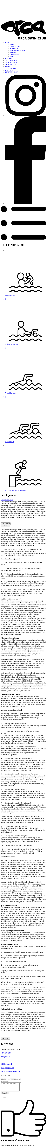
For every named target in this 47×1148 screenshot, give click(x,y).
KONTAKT (9, 70)
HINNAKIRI (14, 48)
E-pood (7, 66)
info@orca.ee (5, 1057)
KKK (12, 56)
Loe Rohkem (6, 523)
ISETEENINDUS (11, 72)
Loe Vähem (5, 526)
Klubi (7, 43)
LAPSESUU (14, 54)
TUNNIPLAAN (11, 62)
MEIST (12, 45)
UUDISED (9, 58)
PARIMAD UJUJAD (17, 50)
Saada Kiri (5, 1093)
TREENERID (15, 46)
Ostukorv (13, 68)
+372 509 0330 (6, 1053)
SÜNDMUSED (10, 64)
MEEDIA (13, 52)
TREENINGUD (11, 60)
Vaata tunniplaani (7, 500)
